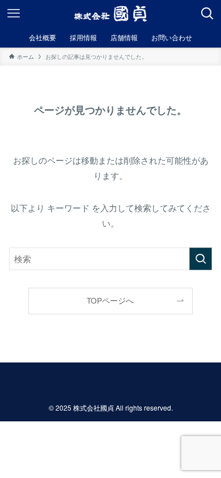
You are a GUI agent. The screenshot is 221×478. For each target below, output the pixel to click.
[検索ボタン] (207, 13)
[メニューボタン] (13, 13)
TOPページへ (110, 300)
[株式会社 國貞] (110, 13)
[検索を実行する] (200, 258)
